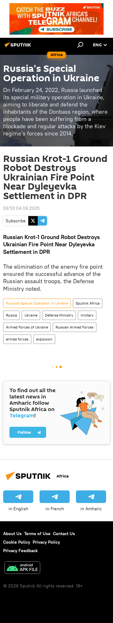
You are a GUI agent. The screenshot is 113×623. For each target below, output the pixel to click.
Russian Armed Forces (75, 327)
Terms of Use (37, 533)
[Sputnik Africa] (19, 47)
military (87, 315)
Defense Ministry (59, 315)
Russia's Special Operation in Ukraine (37, 303)
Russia (11, 315)
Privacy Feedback (20, 550)
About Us (12, 533)
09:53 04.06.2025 (21, 208)
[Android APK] (22, 568)
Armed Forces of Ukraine (27, 327)
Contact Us (64, 533)
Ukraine (30, 315)
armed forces (17, 339)
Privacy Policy (46, 542)
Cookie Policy (16, 542)
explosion (44, 339)
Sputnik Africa (88, 303)
